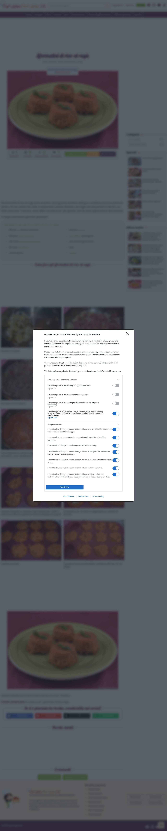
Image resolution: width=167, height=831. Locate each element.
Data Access (83, 496)
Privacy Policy (98, 496)
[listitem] (83, 379)
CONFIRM (65, 487)
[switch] (115, 385)
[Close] (128, 334)
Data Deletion (68, 496)
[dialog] (83, 415)
